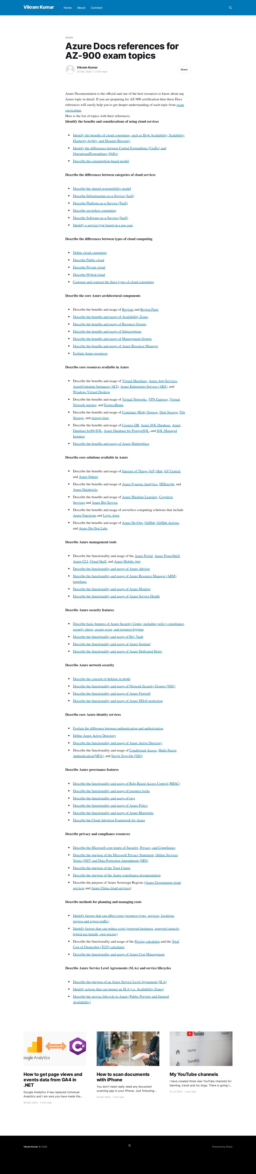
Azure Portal (144, 555)
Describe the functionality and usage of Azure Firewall (111, 693)
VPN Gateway (158, 399)
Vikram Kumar (39, 7)
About (81, 7)
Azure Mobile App (127, 561)
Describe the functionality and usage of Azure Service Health (116, 596)
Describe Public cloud (88, 260)
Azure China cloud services (110, 888)
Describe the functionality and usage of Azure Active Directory (117, 743)
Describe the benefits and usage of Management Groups (112, 338)
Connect (96, 7)
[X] (129, 1145)
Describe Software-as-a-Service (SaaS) (100, 217)
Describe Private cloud (89, 267)
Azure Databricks (85, 489)
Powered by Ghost (222, 1146)
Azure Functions (84, 515)
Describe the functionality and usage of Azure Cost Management (119, 954)
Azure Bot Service (105, 502)
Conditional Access (143, 750)
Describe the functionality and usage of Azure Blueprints (113, 812)
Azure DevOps (132, 522)
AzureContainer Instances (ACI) (96, 386)
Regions (128, 309)
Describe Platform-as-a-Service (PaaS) (100, 203)
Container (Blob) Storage (140, 412)
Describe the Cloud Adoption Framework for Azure (109, 820)
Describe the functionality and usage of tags (104, 798)
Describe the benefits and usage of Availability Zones (110, 316)
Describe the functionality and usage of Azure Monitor (111, 588)
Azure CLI (80, 561)
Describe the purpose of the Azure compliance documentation (117, 875)
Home (68, 7)
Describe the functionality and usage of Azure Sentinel (111, 644)
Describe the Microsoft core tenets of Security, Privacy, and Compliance (124, 847)
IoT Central (172, 471)
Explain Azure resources (90, 353)
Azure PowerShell (167, 555)
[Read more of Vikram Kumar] (70, 69)
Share (184, 69)
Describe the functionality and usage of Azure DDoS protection (118, 700)
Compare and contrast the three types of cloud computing (113, 281)
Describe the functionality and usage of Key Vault (108, 636)
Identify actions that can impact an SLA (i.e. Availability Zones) (118, 989)
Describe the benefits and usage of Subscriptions (107, 331)
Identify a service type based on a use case (103, 225)
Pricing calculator (147, 941)
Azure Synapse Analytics (140, 484)
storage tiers (100, 417)
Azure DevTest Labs (93, 528)
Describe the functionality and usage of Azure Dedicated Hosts (117, 651)
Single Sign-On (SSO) (127, 755)
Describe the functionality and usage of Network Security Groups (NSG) (124, 686)
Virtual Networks (134, 399)
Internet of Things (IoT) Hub (142, 471)
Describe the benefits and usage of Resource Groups (109, 324)
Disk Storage (169, 412)
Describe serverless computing (94, 210)
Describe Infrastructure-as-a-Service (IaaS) (103, 195)
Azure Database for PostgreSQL (126, 430)
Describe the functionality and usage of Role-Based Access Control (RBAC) (126, 783)
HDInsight (166, 484)
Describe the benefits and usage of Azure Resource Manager (115, 346)
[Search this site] (230, 7)
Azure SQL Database (155, 425)
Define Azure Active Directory (94, 735)
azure (69, 37)
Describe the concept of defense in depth (101, 678)
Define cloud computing (90, 252)
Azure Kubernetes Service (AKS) (143, 386)
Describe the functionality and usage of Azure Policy (110, 805)
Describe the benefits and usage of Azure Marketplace (111, 443)
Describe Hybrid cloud (89, 274)
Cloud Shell (98, 561)
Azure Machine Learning (139, 496)
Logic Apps (111, 515)
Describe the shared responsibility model (102, 188)
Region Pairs (149, 309)
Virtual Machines (134, 380)
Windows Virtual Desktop (91, 392)
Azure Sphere (88, 476)
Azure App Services (163, 380)
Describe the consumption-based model (101, 161)
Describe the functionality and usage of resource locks (111, 790)
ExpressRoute (113, 404)
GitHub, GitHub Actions (162, 522)
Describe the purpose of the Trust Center (101, 867)
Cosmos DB (130, 425)
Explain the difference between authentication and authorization (118, 728)
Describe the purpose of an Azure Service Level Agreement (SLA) (120, 981)
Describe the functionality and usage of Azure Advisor (111, 568)
